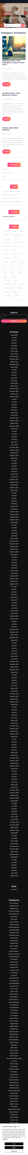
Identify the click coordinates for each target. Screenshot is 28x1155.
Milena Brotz (14, 1047)
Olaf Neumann (14, 1055)
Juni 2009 (14, 806)
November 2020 (14, 514)
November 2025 (14, 359)
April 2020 (14, 533)
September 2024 (14, 396)
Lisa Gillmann (14, 1010)
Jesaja (21, 261)
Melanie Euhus (14, 1034)
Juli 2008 (14, 835)
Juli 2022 (14, 461)
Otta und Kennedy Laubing (14, 1058)
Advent (21, 231)
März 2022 (14, 471)
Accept (14, 1143)
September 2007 (14, 854)
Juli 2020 (14, 525)
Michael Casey (14, 1037)
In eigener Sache (14, 970)
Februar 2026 (14, 351)
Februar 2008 (14, 841)
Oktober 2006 (14, 875)
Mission (5, 276)
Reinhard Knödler (14, 1069)
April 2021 (14, 501)
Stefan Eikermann (14, 1096)
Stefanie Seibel (14, 1098)
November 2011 (14, 728)
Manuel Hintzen (14, 1018)
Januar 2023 (14, 444)
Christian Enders (14, 924)
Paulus (15, 280)
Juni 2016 (14, 602)
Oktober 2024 (14, 394)
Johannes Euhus (14, 978)
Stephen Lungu (14, 1104)
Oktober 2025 (14, 361)
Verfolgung (20, 288)
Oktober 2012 (14, 699)
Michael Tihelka (14, 1042)
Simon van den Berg (14, 1090)
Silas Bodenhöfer (14, 1088)
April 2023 (14, 439)
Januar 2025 (14, 386)
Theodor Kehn (14, 1114)
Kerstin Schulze (14, 994)
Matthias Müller (14, 1026)
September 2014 (14, 637)
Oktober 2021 (14, 485)
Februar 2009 (14, 817)
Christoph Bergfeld (14, 930)
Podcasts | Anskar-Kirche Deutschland (11, 201)
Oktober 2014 (14, 635)
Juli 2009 (14, 803)
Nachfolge (13, 276)
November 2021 (14, 482)
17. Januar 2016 (8, 99)
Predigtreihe (7, 284)
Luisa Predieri (14, 1015)
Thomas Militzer (14, 1117)
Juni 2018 (14, 560)
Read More (7, 84)
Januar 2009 (14, 819)
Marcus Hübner (14, 1021)
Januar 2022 (14, 477)
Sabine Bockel (14, 1074)
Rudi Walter (14, 1071)
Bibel (22, 242)
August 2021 (14, 490)
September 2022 (14, 455)
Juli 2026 (14, 337)
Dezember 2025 (14, 356)
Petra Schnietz (14, 1063)
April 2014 (14, 651)
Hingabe (6, 261)
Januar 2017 (14, 600)
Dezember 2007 (14, 846)
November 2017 (14, 578)
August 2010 (14, 768)
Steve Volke (14, 1106)
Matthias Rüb (14, 1029)
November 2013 (14, 664)
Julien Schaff (14, 989)
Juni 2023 (14, 434)
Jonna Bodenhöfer (14, 983)
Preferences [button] (5, 1139)
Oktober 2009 (14, 795)
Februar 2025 (14, 383)
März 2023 (14, 442)
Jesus (5, 265)
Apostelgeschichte (16, 235)
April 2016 (14, 608)
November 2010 (14, 760)
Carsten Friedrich (14, 922)
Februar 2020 (14, 538)
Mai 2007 (14, 865)
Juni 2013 (14, 677)
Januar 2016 (14, 613)
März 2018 (14, 568)
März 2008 (14, 838)
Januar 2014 (14, 659)
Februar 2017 (14, 597)
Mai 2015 (14, 626)
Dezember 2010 (14, 758)
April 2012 (14, 715)
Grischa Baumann (14, 956)
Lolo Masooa (14, 1013)
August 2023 (14, 428)
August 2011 (14, 736)
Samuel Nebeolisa (14, 1080)
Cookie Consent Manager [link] (7, 1126)
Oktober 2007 (14, 851)
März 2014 (14, 653)
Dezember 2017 (14, 576)
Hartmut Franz (14, 962)
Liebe (18, 269)
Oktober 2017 (14, 581)
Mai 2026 (14, 343)
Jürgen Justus (14, 991)
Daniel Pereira (14, 943)
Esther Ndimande (14, 951)
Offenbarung (7, 280)
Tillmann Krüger (14, 1122)
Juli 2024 (14, 399)
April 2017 (14, 592)
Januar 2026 (14, 353)
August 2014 (14, 640)
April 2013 (14, 683)
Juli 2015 (14, 621)
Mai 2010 (14, 776)
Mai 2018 (14, 562)
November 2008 (14, 825)
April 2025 (14, 378)
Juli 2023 (14, 431)
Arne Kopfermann (14, 914)
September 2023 (14, 426)
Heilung (16, 257)
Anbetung (6, 235)
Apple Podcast (5, 169)
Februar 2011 (14, 752)
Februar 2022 (14, 474)
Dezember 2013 (14, 661)
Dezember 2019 (14, 541)
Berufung (15, 242)
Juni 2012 (14, 709)
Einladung (6, 246)
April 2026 (14, 345)
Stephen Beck (14, 1101)
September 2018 (14, 552)
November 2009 (14, 792)
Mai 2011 (14, 744)
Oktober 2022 (14, 452)
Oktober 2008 (14, 827)
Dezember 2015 (14, 616)
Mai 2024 (14, 404)
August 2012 (14, 704)
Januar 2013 (14, 691)
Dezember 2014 (14, 629)
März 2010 (14, 782)
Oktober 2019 (14, 546)
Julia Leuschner (14, 986)
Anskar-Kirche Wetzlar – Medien (10, 194)
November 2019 (14, 544)
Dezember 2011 (14, 726)
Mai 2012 (14, 712)
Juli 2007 (14, 859)
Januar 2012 (14, 723)
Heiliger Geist (7, 257)
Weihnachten (7, 295)
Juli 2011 (14, 739)
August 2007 (14, 857)
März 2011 (14, 750)
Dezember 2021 (14, 479)
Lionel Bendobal (14, 1007)
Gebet (5, 250)
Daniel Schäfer (14, 946)
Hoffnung (14, 261)
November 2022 (14, 450)
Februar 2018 (14, 570)
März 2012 (14, 718)
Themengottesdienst (9, 288)
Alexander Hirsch (14, 906)
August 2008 (14, 833)
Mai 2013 (14, 680)
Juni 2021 (14, 495)
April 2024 (14, 407)
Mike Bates (14, 1045)
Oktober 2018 (14, 549)
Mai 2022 (14, 466)
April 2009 (14, 811)
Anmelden (14, 889)
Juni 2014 (14, 645)
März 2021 (14, 503)
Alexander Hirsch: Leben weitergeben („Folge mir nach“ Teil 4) (13, 62)
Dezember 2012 (14, 693)
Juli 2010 (14, 771)
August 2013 (14, 672)
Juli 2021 (14, 493)
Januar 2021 (14, 509)
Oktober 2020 (14, 517)
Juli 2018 (14, 557)
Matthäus (20, 272)
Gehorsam (13, 250)
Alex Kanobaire (14, 903)
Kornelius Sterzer (14, 999)
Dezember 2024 (14, 388)
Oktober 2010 (14, 763)
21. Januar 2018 (8, 68)
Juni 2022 (14, 463)
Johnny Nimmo (14, 980)
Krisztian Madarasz (14, 1002)
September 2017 (14, 584)
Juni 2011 (14, 742)
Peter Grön (14, 1061)
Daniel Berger (14, 938)
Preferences (14, 1151)
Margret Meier (14, 1023)
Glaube (14, 254)
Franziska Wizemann (14, 954)
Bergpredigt (6, 242)
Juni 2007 (14, 862)
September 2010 (14, 766)
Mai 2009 (14, 809)
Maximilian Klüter (14, 1031)
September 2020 (14, 519)
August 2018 (14, 554)
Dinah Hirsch (14, 948)
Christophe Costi (14, 932)
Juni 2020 (14, 527)
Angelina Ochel (14, 908)
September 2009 (14, 798)
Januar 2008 (14, 843)
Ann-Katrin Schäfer (14, 911)
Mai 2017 (14, 589)
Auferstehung (7, 238)
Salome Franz (14, 1077)
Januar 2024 (14, 415)
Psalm (14, 284)
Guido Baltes (14, 959)
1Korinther (6, 231)
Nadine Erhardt (14, 1053)
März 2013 (14, 685)
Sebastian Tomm (14, 1085)
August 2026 (14, 335)
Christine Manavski (14, 927)
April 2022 (14, 469)
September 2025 (14, 364)
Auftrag (16, 238)
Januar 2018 (14, 573)
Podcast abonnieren (7, 172)
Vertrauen (15, 291)
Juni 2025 (14, 372)
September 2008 (14, 830)
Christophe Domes (14, 935)
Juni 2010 (14, 774)
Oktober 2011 (14, 731)
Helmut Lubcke (14, 964)
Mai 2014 (14, 648)
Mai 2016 (14, 605)
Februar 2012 (14, 720)
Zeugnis (16, 295)
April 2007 (14, 867)
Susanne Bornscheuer (14, 1109)
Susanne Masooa (14, 1112)
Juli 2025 (14, 370)
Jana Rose (14, 975)
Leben (11, 269)
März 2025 (14, 380)
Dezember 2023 (14, 418)
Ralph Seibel (14, 1066)
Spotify (4, 176)
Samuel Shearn (14, 1082)
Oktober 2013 (14, 667)
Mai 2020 (14, 530)
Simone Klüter (14, 1093)
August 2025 (14, 367)
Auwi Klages (14, 916)
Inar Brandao (14, 972)
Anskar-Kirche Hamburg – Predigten (11, 191)
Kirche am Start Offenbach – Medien (11, 198)
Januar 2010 (14, 787)
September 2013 (14, 669)
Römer (21, 284)
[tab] (25, 13)
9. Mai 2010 (7, 134)
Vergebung (6, 291)
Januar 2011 (14, 755)
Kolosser (21, 265)
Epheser (14, 246)
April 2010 (14, 779)
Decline (14, 1147)
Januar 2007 (14, 873)
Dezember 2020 (14, 511)
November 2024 (14, 391)
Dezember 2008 (14, 822)
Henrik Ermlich (14, 967)
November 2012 (14, 696)
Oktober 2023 (14, 423)
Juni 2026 (14, 340)
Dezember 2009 (14, 790)
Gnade (21, 254)
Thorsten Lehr (14, 1120)
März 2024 (14, 410)
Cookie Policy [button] (15, 1135)
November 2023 (14, 420)
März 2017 (14, 594)
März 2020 (14, 535)
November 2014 (14, 632)
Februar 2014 (14, 656)
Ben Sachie (14, 919)
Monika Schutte (14, 1050)
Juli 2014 (14, 643)
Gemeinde (6, 254)
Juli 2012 (14, 707)
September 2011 (14, 734)
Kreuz (5, 269)
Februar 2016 (14, 610)
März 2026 (14, 348)
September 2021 (14, 487)
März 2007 (14, 870)
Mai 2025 (14, 375)
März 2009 (14, 814)
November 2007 (14, 849)
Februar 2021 (14, 506)
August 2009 (14, 800)
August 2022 (14, 458)
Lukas (5, 272)
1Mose (14, 231)
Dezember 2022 (14, 447)
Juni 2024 (14, 402)
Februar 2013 (14, 688)
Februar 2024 (14, 412)
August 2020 (14, 522)
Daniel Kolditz (14, 940)
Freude (22, 246)
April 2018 (14, 565)
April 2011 (14, 747)
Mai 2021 (14, 498)
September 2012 (14, 701)
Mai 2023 (14, 436)
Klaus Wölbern (14, 997)
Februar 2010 (14, 784)
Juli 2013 (14, 675)
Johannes (12, 265)
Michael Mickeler (14, 1039)
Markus (12, 272)
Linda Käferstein (14, 1005)
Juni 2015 (14, 624)
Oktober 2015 (14, 618)
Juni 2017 (14, 586)
